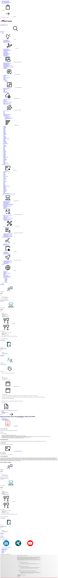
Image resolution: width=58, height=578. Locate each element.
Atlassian (6, 80)
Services (3, 194)
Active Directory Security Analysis (7, 234)
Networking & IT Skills (6, 41)
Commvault (4, 137)
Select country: (4, 17)
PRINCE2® (5, 91)
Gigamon (4, 145)
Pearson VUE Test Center (6, 208)
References (4, 274)
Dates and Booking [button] (2, 340)
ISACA (4, 148)
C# (3, 112)
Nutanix (4, 153)
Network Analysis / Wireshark (7, 103)
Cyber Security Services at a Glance (7, 233)
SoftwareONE (5, 159)
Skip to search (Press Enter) (5, 1)
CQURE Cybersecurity (6, 138)
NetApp (4, 152)
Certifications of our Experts (6, 273)
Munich (6, 280)
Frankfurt (6, 278)
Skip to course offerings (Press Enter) (6, 2)
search (1, 31)
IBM (4, 147)
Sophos (4, 160)
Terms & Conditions (4, 549)
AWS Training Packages (6, 261)
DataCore (4, 140)
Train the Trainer (5, 68)
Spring (6, 119)
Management (5, 272)
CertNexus (4, 133)
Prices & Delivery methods (5, 419)
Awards (4, 271)
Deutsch (15, 16)
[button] (7, 17)
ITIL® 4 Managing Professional (18, 451)
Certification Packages (6, 263)
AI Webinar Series (5, 252)
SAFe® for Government (6, 77)
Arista (4, 128)
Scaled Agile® (5, 190)
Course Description (4, 418)
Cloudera (4, 136)
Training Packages (5, 52)
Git (3, 111)
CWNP (4, 139)
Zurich (6, 281)
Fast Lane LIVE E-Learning (7, 42)
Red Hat (4, 158)
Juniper (4, 150)
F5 (3, 144)
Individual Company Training (7, 206)
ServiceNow (6, 81)
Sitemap (3, 552)
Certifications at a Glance (6, 171)
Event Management (5, 203)
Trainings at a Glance (6, 62)
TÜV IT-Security (5, 162)
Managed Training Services (6, 202)
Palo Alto (4, 188)
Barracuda (4, 132)
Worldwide (6, 282)
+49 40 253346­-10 (2, 25)
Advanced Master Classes (6, 40)
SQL (4, 113)
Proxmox (4, 157)
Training (3, 33)
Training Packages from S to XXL (7, 262)
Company (3, 264)
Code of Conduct (5, 275)
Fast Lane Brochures (6, 276)
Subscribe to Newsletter (6, 245)
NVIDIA (4, 187)
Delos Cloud (5, 142)
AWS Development (7, 116)
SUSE (4, 192)
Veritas (4, 163)
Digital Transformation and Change (7, 65)
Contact (7, 25)
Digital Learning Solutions (6, 201)
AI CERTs (4, 126)
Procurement (5, 67)
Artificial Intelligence (6, 216)
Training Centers (5, 55)
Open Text (4, 155)
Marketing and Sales (6, 66)
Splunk (4, 161)
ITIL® (4, 90)
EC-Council (4, 179)
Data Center (4, 101)
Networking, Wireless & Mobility (7, 219)
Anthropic (4, 127)
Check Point (5, 134)
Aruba (4, 129)
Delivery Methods (5, 53)
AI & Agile (4, 75)
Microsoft (4, 185)
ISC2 (4, 149)
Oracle (4, 156)
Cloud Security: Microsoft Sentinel (7, 235)
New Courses (5, 51)
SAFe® (4, 76)
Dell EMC (4, 141)
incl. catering (13, 323)
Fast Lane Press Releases (6, 243)
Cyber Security (5, 100)
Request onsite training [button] (3, 364)
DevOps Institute (5, 78)
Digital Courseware (5, 54)
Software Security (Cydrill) (6, 114)
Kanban (4, 79)
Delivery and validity (16, 386)
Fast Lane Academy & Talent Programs (8, 204)
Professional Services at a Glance (7, 215)
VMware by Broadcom (6, 193)
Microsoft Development (8, 118)
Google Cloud (5, 146)
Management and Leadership (7, 63)
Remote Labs (5, 207)
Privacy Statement (4, 550)
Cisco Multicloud (5, 176)
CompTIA (4, 177)
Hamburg (6, 279)
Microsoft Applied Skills (6, 186)
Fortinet (4, 180)
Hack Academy (5, 205)
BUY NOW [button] (3, 402)
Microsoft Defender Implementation (7, 236)
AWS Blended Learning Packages (7, 260)
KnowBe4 (4, 151)
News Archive (5, 244)
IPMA (4, 89)
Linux (4, 102)
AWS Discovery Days (6, 253)
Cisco (4, 175)
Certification (3, 164)
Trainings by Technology (6, 49)
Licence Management (6, 92)
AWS (4, 131)
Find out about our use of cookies (21, 574)
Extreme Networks (5, 143)
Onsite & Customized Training (7, 50)
